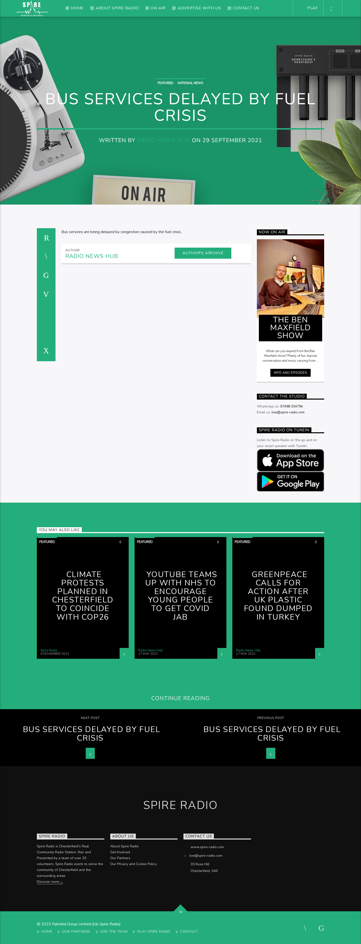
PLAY (312, 8)
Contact (189, 931)
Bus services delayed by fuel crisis (91, 733)
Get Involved (120, 852)
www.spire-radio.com (207, 847)
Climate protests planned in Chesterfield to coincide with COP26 (82, 595)
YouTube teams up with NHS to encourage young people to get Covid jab (181, 595)
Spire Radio (49, 650)
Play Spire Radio (154, 931)
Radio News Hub (163, 140)
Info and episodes (290, 373)
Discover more (48, 881)
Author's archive (203, 253)
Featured (165, 83)
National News (190, 83)
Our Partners (120, 858)
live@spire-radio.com (288, 412)
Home (77, 8)
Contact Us (246, 8)
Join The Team (113, 931)
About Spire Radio (117, 8)
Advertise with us (199, 8)
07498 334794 (291, 406)
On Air (158, 8)
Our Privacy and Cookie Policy (133, 864)
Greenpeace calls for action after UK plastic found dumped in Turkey (278, 595)
